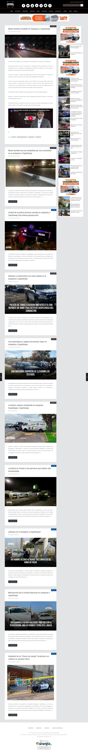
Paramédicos (38, 137)
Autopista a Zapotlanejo (22, 137)
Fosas (70, 11)
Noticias (51, 11)
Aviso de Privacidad (57, 728)
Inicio (12, 11)
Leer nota (12, 201)
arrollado (14, 137)
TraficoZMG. (56, 732)
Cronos (65, 11)
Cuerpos (54, 339)
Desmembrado (31, 137)
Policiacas (44, 11)
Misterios (32, 11)
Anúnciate (38, 728)
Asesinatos (25, 11)
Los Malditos (58, 11)
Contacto (46, 728)
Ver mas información (44, 747)
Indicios (75, 11)
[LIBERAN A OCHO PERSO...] (87, 377)
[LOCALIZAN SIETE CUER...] (1, 377)
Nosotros (30, 728)
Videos (38, 11)
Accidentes (17, 11)
